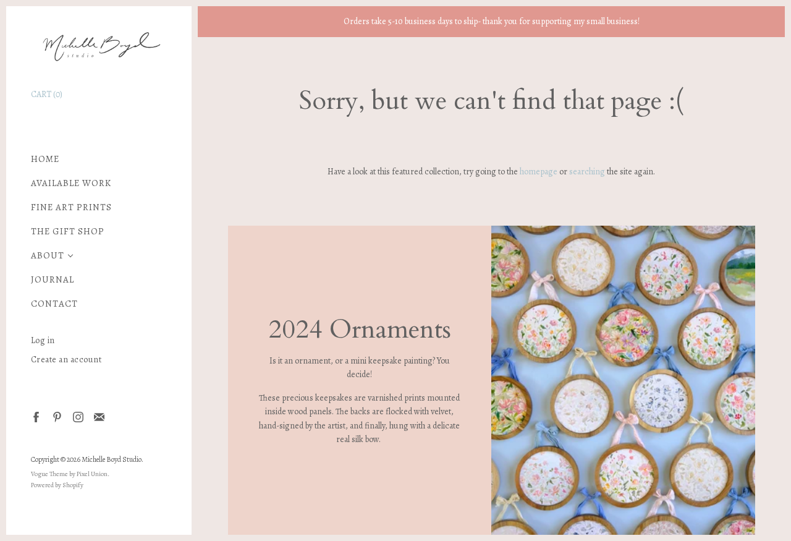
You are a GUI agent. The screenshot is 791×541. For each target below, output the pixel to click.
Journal (52, 280)
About (47, 256)
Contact (54, 304)
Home (45, 159)
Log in (43, 340)
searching (587, 171)
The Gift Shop (67, 231)
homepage (538, 171)
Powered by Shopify (57, 485)
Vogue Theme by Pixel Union (69, 474)
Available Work (71, 183)
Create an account (66, 359)
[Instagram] (77, 416)
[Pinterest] (56, 416)
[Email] (98, 416)
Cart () (46, 94)
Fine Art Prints (71, 207)
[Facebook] (35, 416)
